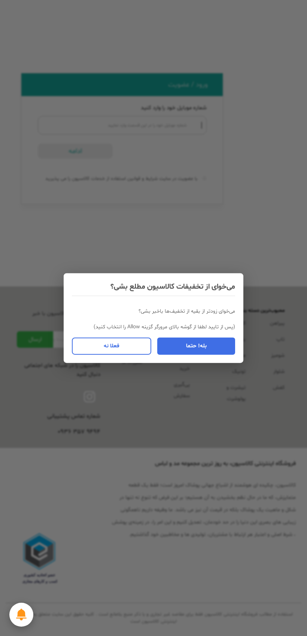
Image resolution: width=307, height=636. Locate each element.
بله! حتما (196, 346)
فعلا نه (111, 346)
